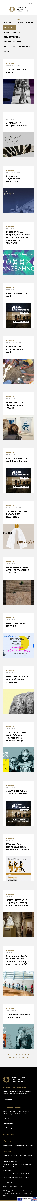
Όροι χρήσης (7, 1182)
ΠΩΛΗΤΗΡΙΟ (9, 51)
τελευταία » (23, 1057)
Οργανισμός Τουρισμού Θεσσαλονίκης (16, 1177)
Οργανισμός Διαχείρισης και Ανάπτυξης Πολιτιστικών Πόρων (17, 1166)
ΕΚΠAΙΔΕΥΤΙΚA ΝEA (12, 37)
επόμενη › (13, 1057)
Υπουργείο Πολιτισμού (11, 1161)
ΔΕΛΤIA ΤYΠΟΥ (10, 46)
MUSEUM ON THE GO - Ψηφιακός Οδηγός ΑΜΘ (17, 1156)
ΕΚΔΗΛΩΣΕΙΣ (9, 28)
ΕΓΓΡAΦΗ (8, 1100)
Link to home (14, 1080)
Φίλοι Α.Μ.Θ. (7, 1170)
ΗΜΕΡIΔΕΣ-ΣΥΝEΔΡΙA (12, 42)
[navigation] (5, 3)
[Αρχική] (18, 10)
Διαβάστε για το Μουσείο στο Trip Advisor (18, 1145)
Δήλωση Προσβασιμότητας (12, 1186)
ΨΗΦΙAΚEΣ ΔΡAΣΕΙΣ (12, 32)
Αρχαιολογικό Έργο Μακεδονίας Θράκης (17, 1174)
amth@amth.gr (12, 1128)
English (31, 4)
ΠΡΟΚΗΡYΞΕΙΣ (24, 46)
